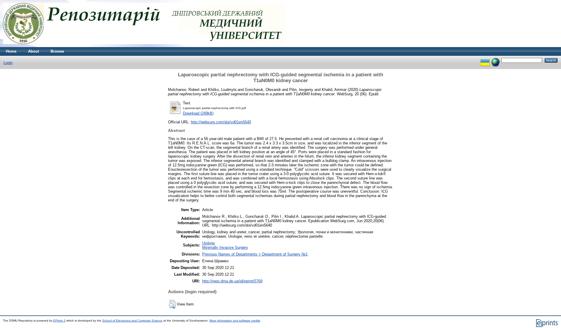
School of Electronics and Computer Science (132, 320)
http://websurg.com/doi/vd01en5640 (221, 122)
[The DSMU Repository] (144, 46)
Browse (57, 51)
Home (11, 51)
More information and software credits (234, 320)
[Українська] (485, 60)
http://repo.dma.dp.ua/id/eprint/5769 (232, 281)
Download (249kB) (198, 113)
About (33, 51)
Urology (208, 243)
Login (8, 63)
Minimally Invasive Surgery (225, 247)
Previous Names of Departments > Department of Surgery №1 (255, 254)
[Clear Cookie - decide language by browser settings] (495, 60)
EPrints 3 (59, 320)
